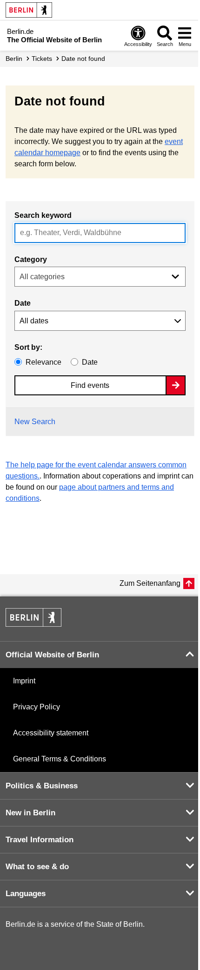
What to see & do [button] (37, 866)
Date (22, 303)
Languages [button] (26, 893)
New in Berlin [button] (30, 812)
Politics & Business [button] (42, 785)
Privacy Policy (36, 707)
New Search (34, 422)
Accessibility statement (50, 733)
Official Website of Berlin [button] (52, 654)
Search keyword (43, 215)
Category (30, 259)
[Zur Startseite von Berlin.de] (33, 624)
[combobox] (100, 233)
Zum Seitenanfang (150, 583)
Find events (90, 385)
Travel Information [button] (39, 839)
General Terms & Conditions (59, 759)
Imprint (24, 681)
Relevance (43, 362)
